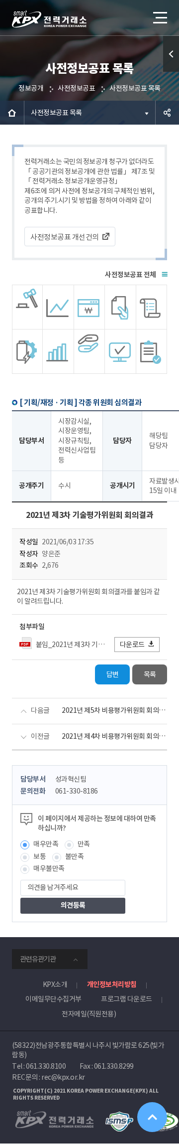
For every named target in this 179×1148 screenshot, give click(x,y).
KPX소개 (55, 984)
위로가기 (152, 1117)
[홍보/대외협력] (89, 351)
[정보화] (120, 351)
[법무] (151, 351)
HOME (12, 113)
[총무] (151, 307)
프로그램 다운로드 (126, 998)
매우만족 (45, 843)
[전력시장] (58, 307)
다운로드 (132, 644)
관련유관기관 (38, 959)
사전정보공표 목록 (135, 88)
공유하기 (167, 113)
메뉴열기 (159, 17)
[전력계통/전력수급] (27, 307)
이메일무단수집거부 (53, 998)
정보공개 (30, 88)
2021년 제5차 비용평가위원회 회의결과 (114, 710)
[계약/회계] (120, 307)
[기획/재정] (89, 307)
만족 (84, 843)
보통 (39, 856)
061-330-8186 (76, 791)
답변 (112, 674)
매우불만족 (49, 868)
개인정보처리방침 (112, 984)
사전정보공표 (76, 88)
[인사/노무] (58, 351)
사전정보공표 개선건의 (64, 237)
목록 (150, 674)
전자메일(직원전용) (89, 1013)
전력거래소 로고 (49, 19)
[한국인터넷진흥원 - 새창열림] (119, 1116)
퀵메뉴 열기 (171, 54)
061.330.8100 (46, 1066)
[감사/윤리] (27, 351)
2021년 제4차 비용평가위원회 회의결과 (114, 736)
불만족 (74, 856)
